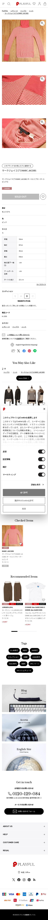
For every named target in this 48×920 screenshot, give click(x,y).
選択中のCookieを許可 (24, 501)
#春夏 (26, 657)
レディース (6, 327)
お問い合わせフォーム (26, 811)
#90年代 (35, 650)
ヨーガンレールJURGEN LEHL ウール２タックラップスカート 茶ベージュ (12, 613)
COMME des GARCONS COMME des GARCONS (35, 608)
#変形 (23, 664)
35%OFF (19, 604)
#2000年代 (36, 657)
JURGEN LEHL (7, 607)
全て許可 (24, 492)
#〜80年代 (14, 650)
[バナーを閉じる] (44, 409)
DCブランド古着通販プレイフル (26, 915)
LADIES (5, 548)
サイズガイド (41, 284)
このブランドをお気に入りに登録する (17, 166)
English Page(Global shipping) (26, 344)
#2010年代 (12, 664)
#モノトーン (34, 664)
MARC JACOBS (8, 551)
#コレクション (13, 657)
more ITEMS (23, 378)
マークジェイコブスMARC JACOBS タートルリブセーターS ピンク (12, 557)
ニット (24, 327)
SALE (12, 604)
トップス (15, 327)
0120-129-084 (26, 794)
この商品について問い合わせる (18, 335)
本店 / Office (25, 872)
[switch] (41, 459)
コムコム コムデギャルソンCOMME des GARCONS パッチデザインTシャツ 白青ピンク (35, 615)
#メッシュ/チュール (24, 670)
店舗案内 (19, 338)
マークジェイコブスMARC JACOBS (19, 170)
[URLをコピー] (13, 350)
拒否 (24, 509)
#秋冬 (25, 650)
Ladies (7, 188)
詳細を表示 (35, 485)
